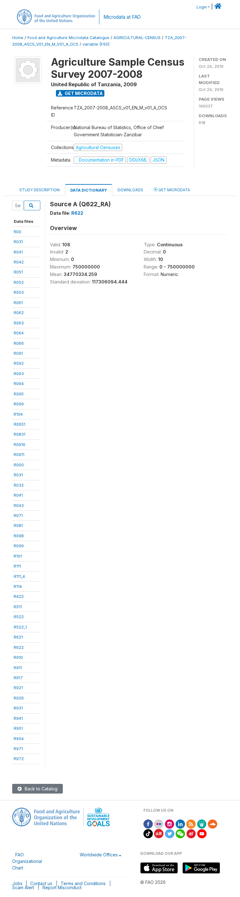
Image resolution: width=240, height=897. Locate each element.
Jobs (17, 883)
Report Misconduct (62, 887)
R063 (19, 322)
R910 (18, 657)
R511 (18, 606)
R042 (19, 261)
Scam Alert (23, 887)
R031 (18, 241)
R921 (18, 687)
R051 (18, 271)
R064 (19, 332)
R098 (19, 535)
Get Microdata (83, 93)
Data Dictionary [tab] (88, 190)
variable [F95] (95, 44)
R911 (18, 667)
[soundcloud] (212, 823)
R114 (18, 586)
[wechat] (180, 833)
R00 (17, 231)
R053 (19, 292)
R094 (19, 383)
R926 (19, 697)
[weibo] (191, 833)
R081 (18, 525)
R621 (18, 636)
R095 (19, 393)
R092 (19, 363)
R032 (19, 485)
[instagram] (169, 823)
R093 (19, 373)
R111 (17, 566)
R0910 (19, 444)
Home (17, 37)
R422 (19, 596)
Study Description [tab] (39, 190)
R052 (19, 282)
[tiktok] (148, 833)
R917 (18, 677)
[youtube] (202, 833)
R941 (18, 718)
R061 (18, 302)
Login (202, 7)
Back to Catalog (40, 788)
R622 (19, 647)
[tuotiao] (158, 833)
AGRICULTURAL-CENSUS (137, 37)
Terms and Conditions (83, 883)
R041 (18, 251)
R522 (19, 616)
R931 (18, 707)
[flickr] (158, 823)
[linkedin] (180, 823)
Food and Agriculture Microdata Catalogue (68, 37)
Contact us (41, 883)
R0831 (19, 434)
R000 (19, 464)
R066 (19, 343)
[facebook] (148, 823)
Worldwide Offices (99, 854)
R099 (19, 403)
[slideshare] (202, 823)
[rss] (191, 823)
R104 (18, 414)
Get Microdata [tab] (174, 190)
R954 (19, 738)
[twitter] (169, 833)
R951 (18, 728)
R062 (19, 312)
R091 (18, 353)
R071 (18, 515)
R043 (19, 505)
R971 (18, 748)
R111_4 (19, 576)
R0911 (19, 454)
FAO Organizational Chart (27, 861)
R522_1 (20, 626)
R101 (18, 556)
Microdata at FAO (122, 17)
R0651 (19, 424)
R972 (19, 758)
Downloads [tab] (130, 190)
